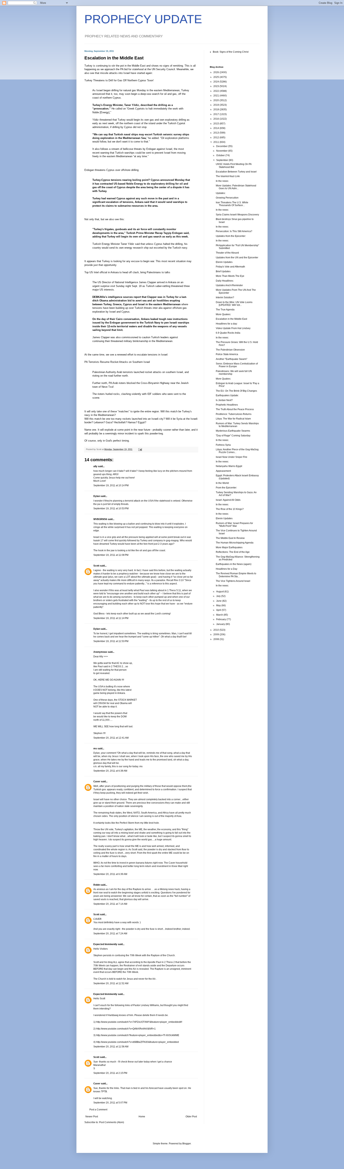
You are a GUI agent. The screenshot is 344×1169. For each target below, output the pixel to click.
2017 (216, 114)
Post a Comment (98, 1109)
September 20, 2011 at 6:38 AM (110, 770)
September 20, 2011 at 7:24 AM (110, 933)
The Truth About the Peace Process (235, 409)
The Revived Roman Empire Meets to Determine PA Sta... (236, 575)
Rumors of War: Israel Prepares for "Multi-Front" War (234, 524)
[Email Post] (140, 449)
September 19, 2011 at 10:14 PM (111, 485)
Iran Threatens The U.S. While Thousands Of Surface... (232, 204)
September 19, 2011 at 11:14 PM (110, 618)
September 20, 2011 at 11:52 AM (110, 983)
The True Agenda (225, 309)
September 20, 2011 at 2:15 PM (110, 1073)
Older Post (191, 1116)
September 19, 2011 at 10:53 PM (111, 508)
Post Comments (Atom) (111, 1122)
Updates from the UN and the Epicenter (237, 257)
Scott (96, 565)
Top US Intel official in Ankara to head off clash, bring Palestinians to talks (127, 272)
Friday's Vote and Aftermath (230, 266)
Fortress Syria (223, 445)
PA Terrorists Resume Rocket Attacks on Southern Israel (117, 361)
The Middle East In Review (230, 538)
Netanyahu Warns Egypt (229, 466)
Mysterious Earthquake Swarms (233, 430)
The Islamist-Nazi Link (228, 176)
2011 (216, 142)
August (220, 591)
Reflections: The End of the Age (233, 552)
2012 (216, 137)
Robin (96, 884)
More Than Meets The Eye (230, 276)
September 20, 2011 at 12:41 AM (111, 737)
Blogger (186, 1143)
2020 (216, 100)
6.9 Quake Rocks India (228, 332)
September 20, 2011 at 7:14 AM (110, 904)
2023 (216, 86)
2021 (216, 95)
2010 (216, 630)
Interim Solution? (225, 297)
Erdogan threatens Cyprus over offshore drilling (111, 170)
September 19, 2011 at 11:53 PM (110, 641)
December (222, 146)
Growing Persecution (227, 197)
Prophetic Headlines (227, 404)
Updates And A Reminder (229, 285)
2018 (216, 109)
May (218, 605)
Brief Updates (223, 271)
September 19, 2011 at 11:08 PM (110, 555)
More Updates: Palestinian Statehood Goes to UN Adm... (236, 187)
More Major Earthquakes (229, 547)
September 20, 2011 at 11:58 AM (110, 1046)
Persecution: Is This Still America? (234, 231)
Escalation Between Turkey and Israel (236, 171)
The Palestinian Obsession (230, 349)
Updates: (221, 193)
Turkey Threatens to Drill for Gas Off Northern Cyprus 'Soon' (119, 80)
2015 (216, 123)
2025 (216, 77)
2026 (216, 72)
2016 (216, 118)
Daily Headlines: (225, 280)
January (221, 624)
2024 (216, 81)
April (219, 610)
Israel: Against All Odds (228, 500)
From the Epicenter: (226, 487)
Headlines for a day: (226, 323)
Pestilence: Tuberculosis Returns (233, 414)
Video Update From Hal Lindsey (233, 328)
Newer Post (91, 1116)
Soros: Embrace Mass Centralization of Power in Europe (237, 365)
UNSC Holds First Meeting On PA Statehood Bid (233, 165)
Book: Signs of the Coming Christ (230, 51)
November (222, 150)
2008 (216, 639)
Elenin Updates (224, 262)
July (218, 596)
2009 (216, 634)
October (220, 155)
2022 (216, 91)
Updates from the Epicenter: (231, 236)
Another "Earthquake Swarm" (231, 359)
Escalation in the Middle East (231, 319)
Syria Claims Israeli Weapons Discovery (237, 214)
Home (142, 1116)
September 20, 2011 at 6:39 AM (110, 874)
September (222, 160)
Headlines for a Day (226, 569)
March (220, 614)
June (219, 601)
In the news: (222, 181)
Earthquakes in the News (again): (234, 564)
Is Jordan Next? (224, 400)
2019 (216, 105)
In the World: (222, 483)
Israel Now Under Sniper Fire (231, 457)
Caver (96, 781)
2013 (216, 132)
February (221, 619)
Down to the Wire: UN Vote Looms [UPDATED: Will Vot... (234, 303)
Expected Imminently (105, 944)
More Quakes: (223, 314)
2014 (216, 128)
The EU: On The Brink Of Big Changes (236, 390)
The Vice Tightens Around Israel (233, 581)
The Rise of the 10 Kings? (230, 509)
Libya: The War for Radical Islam (233, 418)
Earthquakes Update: (227, 395)
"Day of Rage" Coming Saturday (233, 435)
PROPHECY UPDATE (143, 19)
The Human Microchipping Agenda (234, 542)
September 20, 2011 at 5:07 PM (110, 1102)
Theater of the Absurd (227, 252)
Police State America (227, 354)
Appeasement (223, 471)
